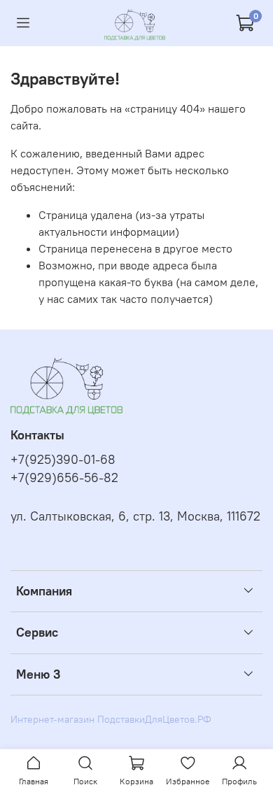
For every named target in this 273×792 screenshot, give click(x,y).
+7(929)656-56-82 (64, 478)
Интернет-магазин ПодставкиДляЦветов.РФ (110, 719)
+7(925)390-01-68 (62, 459)
